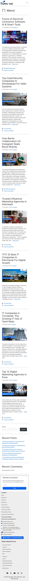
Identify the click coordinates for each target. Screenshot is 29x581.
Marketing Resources (9, 68)
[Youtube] (14, 573)
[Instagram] (18, 573)
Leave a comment (9, 70)
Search (4, 426)
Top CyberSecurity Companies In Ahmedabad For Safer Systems (14, 82)
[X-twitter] (11, 573)
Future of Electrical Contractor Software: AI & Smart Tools (13, 21)
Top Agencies (7, 128)
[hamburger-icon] (27, 3)
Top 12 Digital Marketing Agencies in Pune (14, 374)
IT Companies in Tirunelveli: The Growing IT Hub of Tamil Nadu (12, 317)
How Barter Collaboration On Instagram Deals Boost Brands (11, 142)
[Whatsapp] (21, 573)
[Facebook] (7, 573)
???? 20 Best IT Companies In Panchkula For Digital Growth (13, 258)
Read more (15, 64)
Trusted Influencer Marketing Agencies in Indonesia (14, 201)
